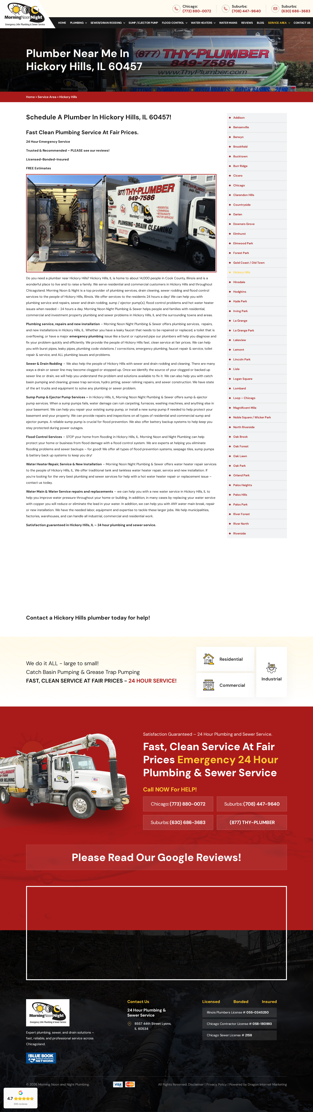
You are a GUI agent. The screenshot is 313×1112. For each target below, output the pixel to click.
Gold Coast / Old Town (249, 263)
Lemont (238, 350)
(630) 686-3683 (295, 11)
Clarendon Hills (243, 195)
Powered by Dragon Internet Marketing (258, 1084)
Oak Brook (240, 437)
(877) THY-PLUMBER (252, 822)
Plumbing (77, 23)
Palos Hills (240, 495)
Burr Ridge (240, 166)
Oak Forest (241, 446)
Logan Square (242, 379)
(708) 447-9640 (246, 11)
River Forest (241, 514)
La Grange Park (243, 330)
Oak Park (239, 466)
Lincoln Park (242, 359)
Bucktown (240, 156)
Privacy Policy (216, 1084)
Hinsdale (239, 282)
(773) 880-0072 (197, 11)
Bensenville (241, 127)
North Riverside (243, 427)
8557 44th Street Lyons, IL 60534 (153, 1026)
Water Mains (228, 23)
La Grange (240, 321)
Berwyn (238, 137)
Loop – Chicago (244, 398)
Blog (260, 23)
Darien (237, 214)
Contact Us (302, 23)
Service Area (277, 23)
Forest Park (241, 253)
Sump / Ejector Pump (143, 23)
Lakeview (239, 340)
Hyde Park (240, 301)
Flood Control (173, 23)
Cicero (238, 175)
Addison (239, 118)
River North (241, 524)
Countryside (242, 205)
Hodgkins (239, 292)
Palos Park (240, 504)
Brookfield (240, 147)
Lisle (236, 369)
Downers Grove (243, 224)
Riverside (239, 533)
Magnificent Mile (244, 408)
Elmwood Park (243, 243)
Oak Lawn (240, 456)
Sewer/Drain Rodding (106, 23)
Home (62, 23)
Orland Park (241, 475)
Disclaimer (196, 1084)
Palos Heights (242, 485)
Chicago (239, 185)
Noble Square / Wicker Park (252, 417)
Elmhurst (239, 234)
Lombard (239, 388)
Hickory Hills (241, 272)
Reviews (247, 23)
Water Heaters (201, 23)
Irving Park (240, 311)
